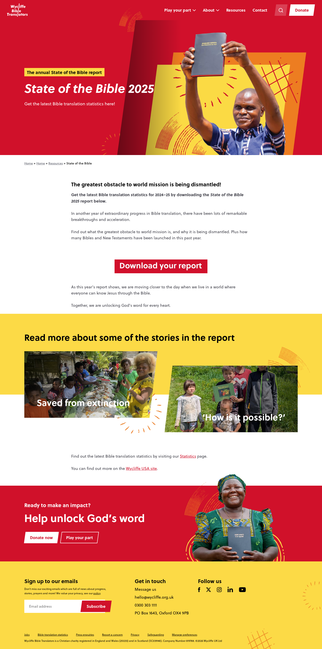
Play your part (177, 10)
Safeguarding (155, 635)
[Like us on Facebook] (199, 590)
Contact (260, 10)
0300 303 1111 (146, 605)
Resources (236, 10)
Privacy (135, 635)
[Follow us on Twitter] (208, 590)
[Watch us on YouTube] (242, 590)
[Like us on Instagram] (219, 590)
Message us (145, 589)
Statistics (188, 456)
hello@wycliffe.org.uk (154, 597)
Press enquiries (85, 635)
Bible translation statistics (53, 635)
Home (28, 163)
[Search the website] (280, 10)
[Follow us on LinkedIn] (230, 590)
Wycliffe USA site (141, 468)
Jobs (27, 635)
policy (96, 593)
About (208, 10)
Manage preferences (184, 635)
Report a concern (112, 635)
